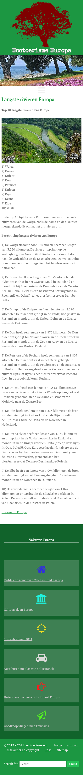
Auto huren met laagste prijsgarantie (29, 669)
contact (72, 745)
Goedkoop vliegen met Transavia (26, 726)
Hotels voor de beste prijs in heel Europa (32, 697)
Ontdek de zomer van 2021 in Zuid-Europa (33, 580)
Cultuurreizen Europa (18, 609)
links (48, 750)
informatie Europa (14, 512)
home (58, 745)
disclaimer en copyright (23, 750)
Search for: (11, 764)
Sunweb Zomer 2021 (18, 639)
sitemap (62, 750)
